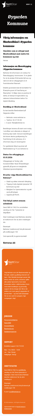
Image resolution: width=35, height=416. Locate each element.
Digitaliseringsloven (10, 332)
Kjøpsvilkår (7, 323)
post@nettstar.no (14, 392)
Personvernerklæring (10, 320)
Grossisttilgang (9, 326)
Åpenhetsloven (9, 329)
